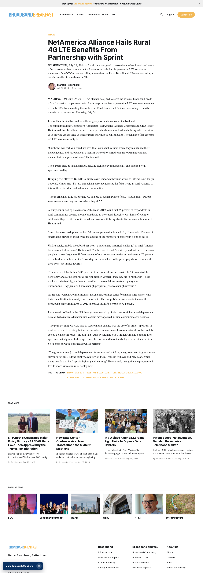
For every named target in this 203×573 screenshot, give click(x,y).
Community (66, 14)
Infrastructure (105, 552)
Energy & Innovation (108, 567)
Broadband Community (144, 552)
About (80, 14)
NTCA (51, 34)
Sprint (122, 377)
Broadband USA (140, 562)
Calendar (171, 557)
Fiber (89, 373)
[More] (113, 14)
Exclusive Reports (141, 567)
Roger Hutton (75, 377)
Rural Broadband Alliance (101, 377)
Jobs (169, 562)
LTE (115, 373)
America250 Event (98, 14)
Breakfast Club (140, 557)
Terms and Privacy (176, 567)
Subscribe (186, 14)
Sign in (170, 14)
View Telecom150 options (19, 566)
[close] (199, 3)
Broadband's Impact (108, 557)
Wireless (98, 373)
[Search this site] (161, 14)
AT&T (108, 373)
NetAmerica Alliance (130, 373)
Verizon (79, 373)
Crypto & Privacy (106, 562)
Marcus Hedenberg (68, 84)
